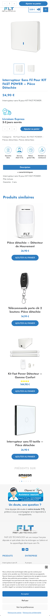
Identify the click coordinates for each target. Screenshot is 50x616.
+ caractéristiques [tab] (25, 172)
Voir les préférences (25, 607)
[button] (46, 567)
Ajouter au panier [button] (25, 257)
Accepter (25, 594)
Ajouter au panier (31, 129)
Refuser (25, 600)
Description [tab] (25, 167)
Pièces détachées (26, 140)
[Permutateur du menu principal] (45, 9)
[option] (25, 38)
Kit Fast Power (19, 137)
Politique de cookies (14, 612)
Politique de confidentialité (32, 612)
